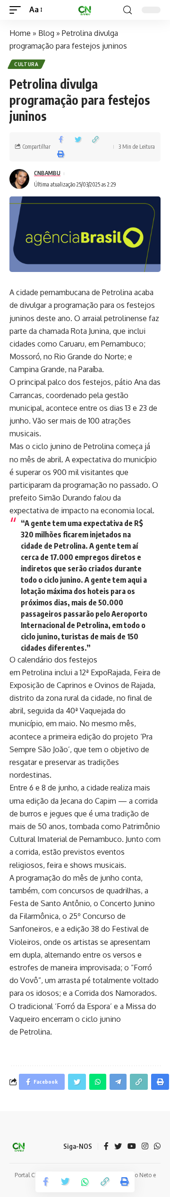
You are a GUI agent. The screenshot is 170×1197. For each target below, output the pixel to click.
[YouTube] (132, 1147)
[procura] (127, 10)
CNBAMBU (47, 173)
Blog (46, 33)
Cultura (26, 64)
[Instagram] (145, 1147)
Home (20, 33)
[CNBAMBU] (85, 10)
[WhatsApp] (157, 1147)
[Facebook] (106, 1147)
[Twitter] (118, 1147)
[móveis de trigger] (17, 9)
